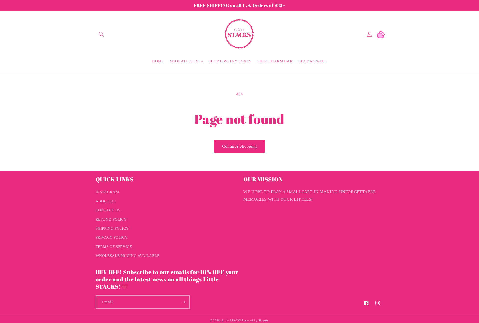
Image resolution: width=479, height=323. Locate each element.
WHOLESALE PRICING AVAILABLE (128, 256)
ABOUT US (106, 201)
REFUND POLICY (111, 219)
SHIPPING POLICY (112, 228)
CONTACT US (108, 210)
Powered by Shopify (255, 320)
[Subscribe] (183, 302)
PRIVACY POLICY (112, 237)
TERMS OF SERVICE (114, 247)
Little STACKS (231, 320)
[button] (101, 34)
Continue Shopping (239, 146)
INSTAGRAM (107, 192)
